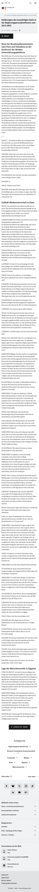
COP (35, 684)
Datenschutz (5, 878)
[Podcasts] (26, 792)
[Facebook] (7, 786)
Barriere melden (6, 880)
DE (3, 3)
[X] (20, 786)
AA (10, 56)
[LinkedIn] (13, 792)
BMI (11, 220)
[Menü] (35, 3)
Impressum (5, 875)
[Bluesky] (13, 786)
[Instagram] (26, 786)
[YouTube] (20, 792)
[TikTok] (33, 786)
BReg (13, 354)
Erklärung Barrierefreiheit (9, 883)
